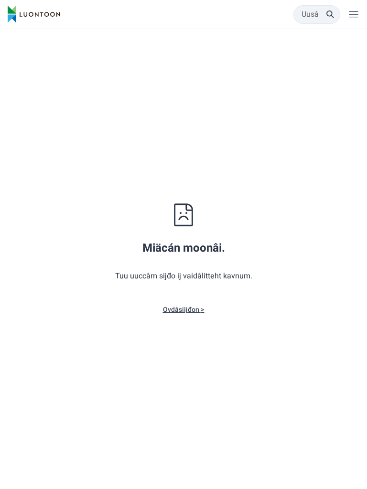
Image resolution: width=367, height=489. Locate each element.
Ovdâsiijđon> (184, 310)
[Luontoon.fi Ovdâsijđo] (34, 14)
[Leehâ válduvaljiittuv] (353, 14)
